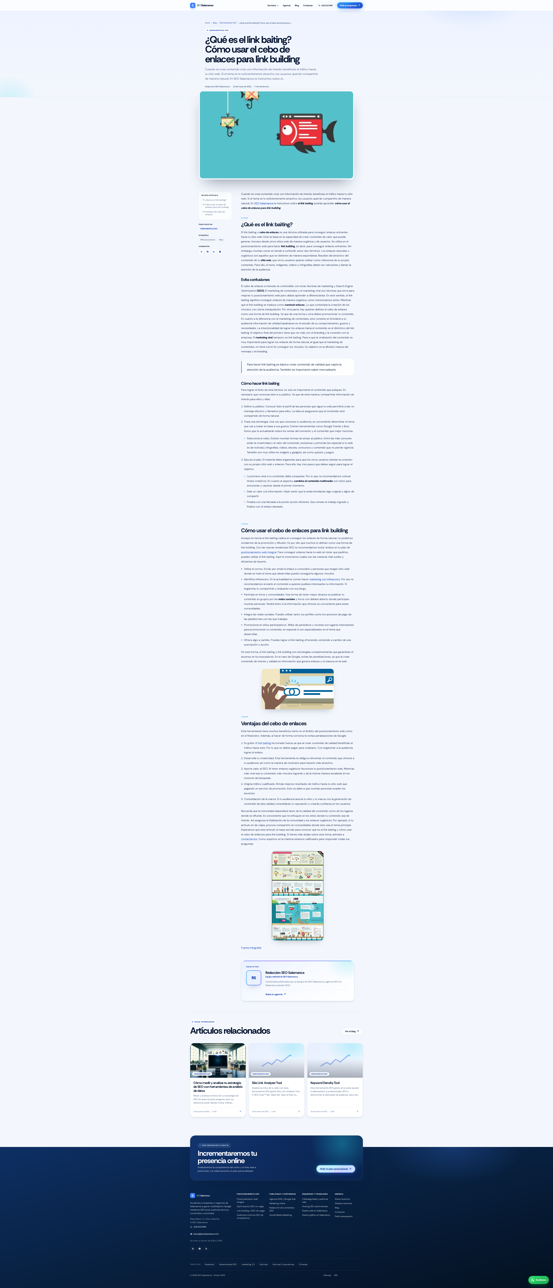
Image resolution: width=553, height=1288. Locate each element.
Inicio (207, 23)
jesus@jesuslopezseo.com (206, 1233)
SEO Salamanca (263, 203)
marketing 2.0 (248, 1264)
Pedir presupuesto (350, 5)
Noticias (264, 1264)
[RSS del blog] (206, 1248)
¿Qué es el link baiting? (215, 200)
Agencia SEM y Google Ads (282, 1199)
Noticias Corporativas (283, 1264)
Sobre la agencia (275, 994)
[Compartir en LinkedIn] (213, 251)
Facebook (209, 1264)
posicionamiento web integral (258, 552)
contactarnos (249, 839)
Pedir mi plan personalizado (336, 1168)
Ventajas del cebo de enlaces (215, 213)
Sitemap (327, 1275)
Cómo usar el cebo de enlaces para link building (217, 205)
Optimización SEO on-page (250, 1206)
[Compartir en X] (201, 251)
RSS (336, 1275)
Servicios (271, 5)
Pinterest (303, 1264)
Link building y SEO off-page (251, 1210)
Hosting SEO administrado (315, 1206)
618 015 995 (200, 1226)
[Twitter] (193, 1248)
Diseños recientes (343, 1203)
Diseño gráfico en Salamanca (316, 1215)
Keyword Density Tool (325, 1083)
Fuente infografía (251, 947)
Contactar (308, 5)
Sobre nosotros (342, 1199)
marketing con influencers (324, 579)
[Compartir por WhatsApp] (220, 251)
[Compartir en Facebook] (207, 251)
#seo (221, 240)
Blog (297, 5)
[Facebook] (199, 1248)
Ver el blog (352, 1031)
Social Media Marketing (280, 1215)
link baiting (264, 743)
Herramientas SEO (228, 23)
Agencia (286, 5)
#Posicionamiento (207, 240)
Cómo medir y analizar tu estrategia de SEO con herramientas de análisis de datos (218, 1087)
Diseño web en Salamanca (314, 1210)
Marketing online (277, 1203)
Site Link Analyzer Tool (267, 1083)
